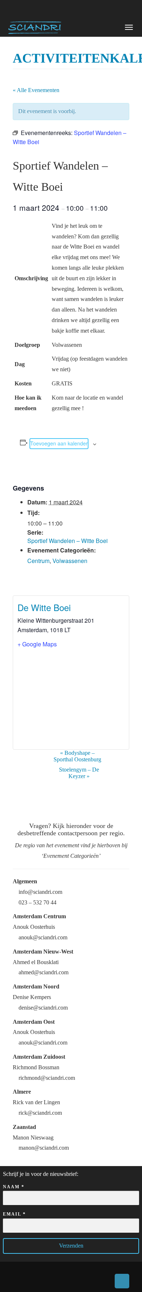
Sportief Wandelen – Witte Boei (67, 540)
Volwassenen (69, 560)
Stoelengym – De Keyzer (79, 772)
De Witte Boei (44, 607)
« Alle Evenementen (36, 90)
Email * (14, 1214)
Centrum (38, 560)
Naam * (13, 1186)
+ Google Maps (37, 644)
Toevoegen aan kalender (59, 443)
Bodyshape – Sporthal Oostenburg (77, 756)
